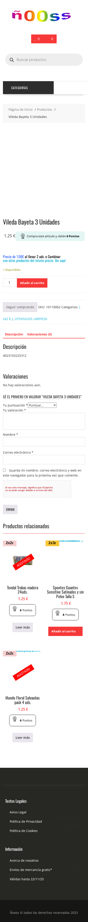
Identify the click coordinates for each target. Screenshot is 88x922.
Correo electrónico (18, 452)
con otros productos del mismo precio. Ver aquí (34, 260)
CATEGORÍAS (19, 87)
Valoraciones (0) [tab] (39, 334)
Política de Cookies (24, 831)
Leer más (23, 627)
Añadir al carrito (32, 283)
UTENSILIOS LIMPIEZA (31, 319)
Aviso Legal (18, 812)
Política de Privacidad (26, 821)
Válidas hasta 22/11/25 (27, 879)
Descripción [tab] (14, 334)
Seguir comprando (20, 307)
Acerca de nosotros (24, 860)
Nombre (10, 434)
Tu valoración (14, 410)
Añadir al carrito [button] (63, 631)
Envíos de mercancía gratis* (31, 870)
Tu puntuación (15, 405)
